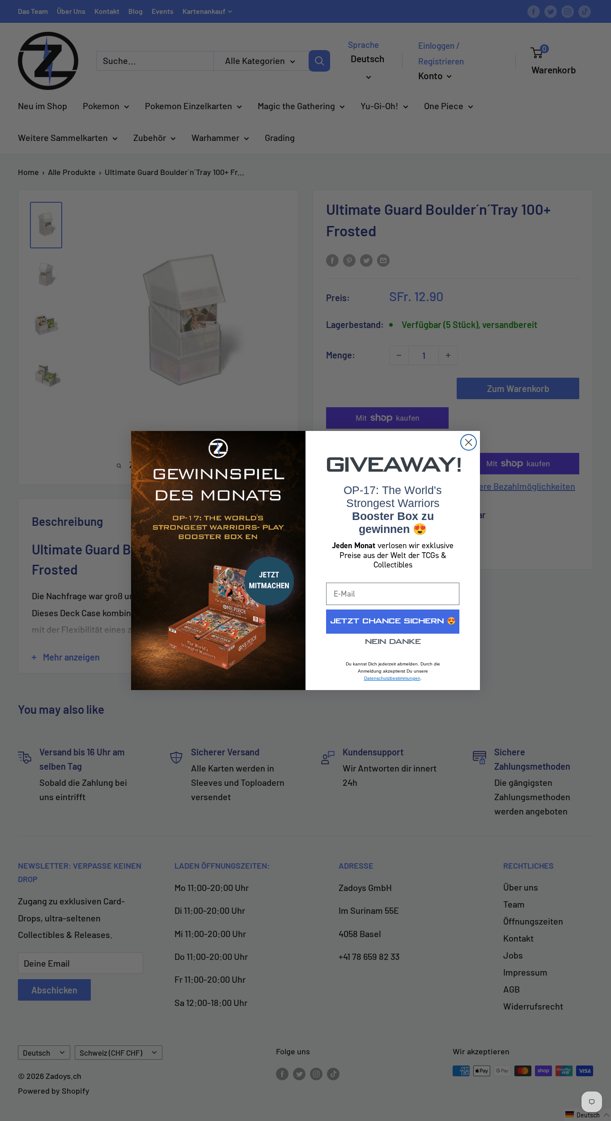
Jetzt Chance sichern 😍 (393, 621)
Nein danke (393, 642)
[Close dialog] (468, 442)
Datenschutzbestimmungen (392, 678)
